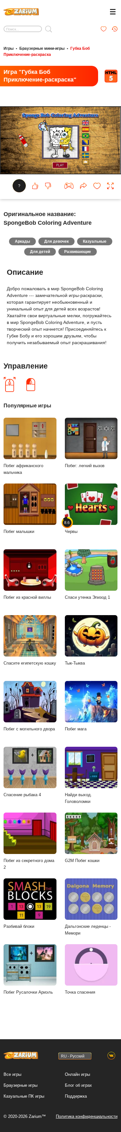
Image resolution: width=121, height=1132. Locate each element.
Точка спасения (80, 992)
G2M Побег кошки (82, 860)
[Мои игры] (103, 28)
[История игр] (114, 28)
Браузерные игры (20, 1085)
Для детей (40, 251)
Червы (71, 527)
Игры (9, 48)
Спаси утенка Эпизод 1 (87, 597)
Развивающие (77, 251)
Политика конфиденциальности (86, 1116)
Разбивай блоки (19, 926)
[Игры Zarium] (21, 11)
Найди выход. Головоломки (78, 798)
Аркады (22, 241)
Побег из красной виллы (27, 597)
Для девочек (56, 241)
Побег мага (75, 729)
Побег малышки (19, 531)
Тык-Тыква (75, 663)
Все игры (12, 1074)
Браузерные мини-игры (42, 48)
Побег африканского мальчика (23, 469)
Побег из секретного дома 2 (29, 864)
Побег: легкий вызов (85, 465)
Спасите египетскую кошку (30, 663)
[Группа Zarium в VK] (111, 1056)
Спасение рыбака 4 (22, 794)
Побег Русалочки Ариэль (28, 992)
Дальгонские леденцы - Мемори (88, 930)
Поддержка (76, 1096)
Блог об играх (78, 1085)
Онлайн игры (77, 1074)
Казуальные (94, 241)
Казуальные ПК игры (24, 1096)
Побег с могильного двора (29, 729)
